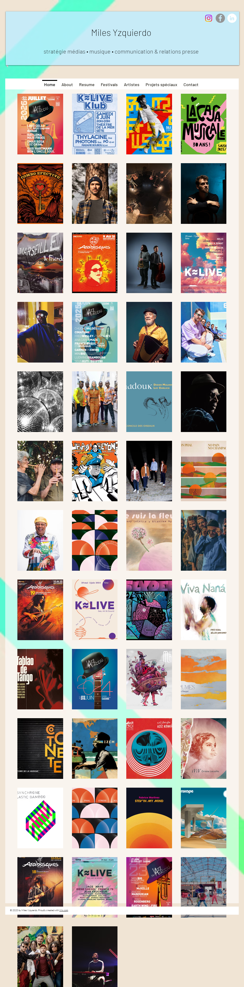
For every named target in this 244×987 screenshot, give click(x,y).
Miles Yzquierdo (121, 32)
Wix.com (63, 910)
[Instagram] (208, 18)
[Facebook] (220, 18)
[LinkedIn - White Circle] (232, 18)
